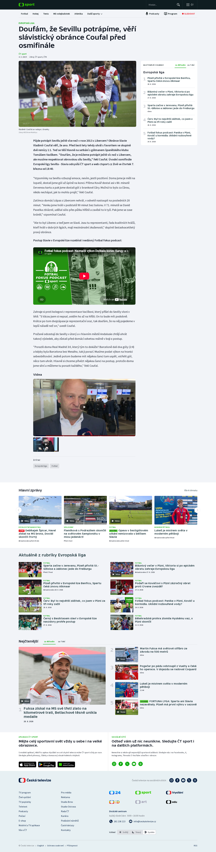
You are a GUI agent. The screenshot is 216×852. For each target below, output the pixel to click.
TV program (25, 792)
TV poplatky (25, 801)
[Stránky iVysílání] (174, 793)
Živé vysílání (25, 797)
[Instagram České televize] (171, 780)
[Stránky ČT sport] (143, 793)
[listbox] (136, 832)
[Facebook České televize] (177, 780)
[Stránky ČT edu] (171, 802)
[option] (124, 832)
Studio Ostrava (68, 806)
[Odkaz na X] (127, 764)
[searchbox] (161, 4)
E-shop (22, 820)
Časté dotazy (67, 825)
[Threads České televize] (195, 780)
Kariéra (64, 815)
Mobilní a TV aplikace (29, 825)
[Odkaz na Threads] (140, 764)
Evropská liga (26, 23)
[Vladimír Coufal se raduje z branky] (77, 94)
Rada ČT (65, 811)
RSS (195, 845)
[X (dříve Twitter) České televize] (189, 780)
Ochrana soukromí (55, 845)
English (40, 845)
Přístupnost (72, 845)
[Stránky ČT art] (141, 802)
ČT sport (23, 53)
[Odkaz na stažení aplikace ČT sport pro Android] (47, 764)
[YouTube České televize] (183, 780)
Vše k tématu (190, 490)
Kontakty (66, 830)
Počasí (22, 815)
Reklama (65, 797)
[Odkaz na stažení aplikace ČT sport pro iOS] (27, 764)
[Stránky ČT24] (114, 793)
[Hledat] (178, 4)
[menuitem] (24, 14)
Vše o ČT (23, 830)
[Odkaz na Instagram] (114, 764)
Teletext (23, 806)
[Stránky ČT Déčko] (114, 802)
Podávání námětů (70, 820)
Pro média (66, 792)
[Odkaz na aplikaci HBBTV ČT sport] (66, 764)
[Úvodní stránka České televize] (35, 780)
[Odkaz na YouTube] (134, 764)
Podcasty (23, 811)
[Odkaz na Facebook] (120, 764)
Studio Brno (67, 801)
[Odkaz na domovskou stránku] (31, 4)
